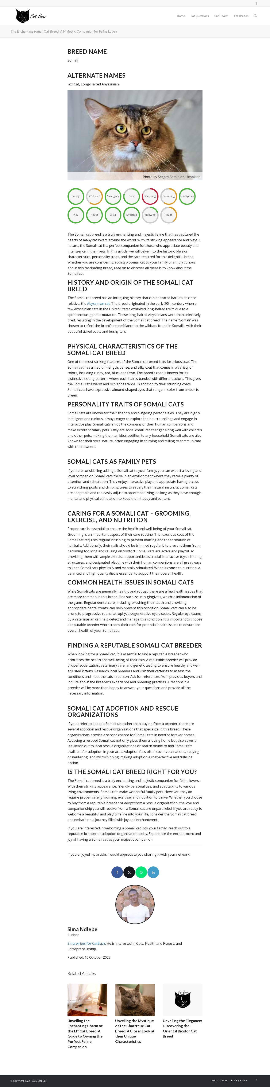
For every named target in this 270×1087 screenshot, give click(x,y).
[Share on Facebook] (117, 872)
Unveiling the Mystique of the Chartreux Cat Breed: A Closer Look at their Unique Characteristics (135, 1031)
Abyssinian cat (98, 303)
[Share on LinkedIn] (153, 872)
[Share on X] (129, 872)
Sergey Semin (169, 176)
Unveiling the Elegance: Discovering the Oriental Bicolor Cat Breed (182, 1028)
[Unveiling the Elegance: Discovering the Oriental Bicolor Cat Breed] (182, 1000)
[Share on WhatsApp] (141, 872)
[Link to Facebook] (256, 3)
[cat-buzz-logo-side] (31, 16)
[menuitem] (181, 16)
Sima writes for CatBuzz (86, 943)
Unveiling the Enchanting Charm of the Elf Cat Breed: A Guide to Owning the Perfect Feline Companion (85, 1033)
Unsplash (192, 176)
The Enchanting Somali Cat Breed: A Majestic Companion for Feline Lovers (64, 31)
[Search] (255, 16)
